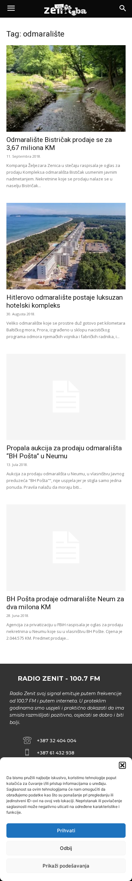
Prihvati (66, 830)
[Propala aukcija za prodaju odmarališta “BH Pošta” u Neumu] (66, 397)
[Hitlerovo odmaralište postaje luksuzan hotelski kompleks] (66, 246)
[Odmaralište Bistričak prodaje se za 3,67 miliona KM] (66, 88)
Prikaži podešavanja (66, 866)
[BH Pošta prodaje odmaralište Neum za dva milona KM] (66, 547)
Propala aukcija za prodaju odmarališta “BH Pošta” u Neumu (64, 452)
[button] (122, 765)
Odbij (66, 848)
